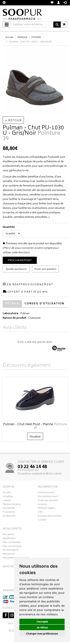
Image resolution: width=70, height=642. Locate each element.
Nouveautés (9, 508)
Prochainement (20, 260)
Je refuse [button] (42, 627)
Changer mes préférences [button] (42, 633)
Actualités (8, 497)
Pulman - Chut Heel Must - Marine (35, 426)
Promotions (9, 512)
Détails (12, 303)
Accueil (9, 37)
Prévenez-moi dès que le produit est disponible (33, 243)
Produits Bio (9, 516)
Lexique (7, 500)
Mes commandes (11, 542)
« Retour (13, 120)
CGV (40, 512)
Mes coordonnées (12, 546)
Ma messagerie (10, 550)
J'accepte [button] (42, 621)
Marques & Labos (12, 504)
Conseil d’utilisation (44, 303)
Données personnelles (50, 516)
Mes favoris (9, 554)
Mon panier (8, 534)
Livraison (42, 504)
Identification (9, 538)
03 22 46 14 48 (32, 466)
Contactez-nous (46, 493)
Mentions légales (46, 508)
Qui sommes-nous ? (48, 497)
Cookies (42, 520)
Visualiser (35, 437)
